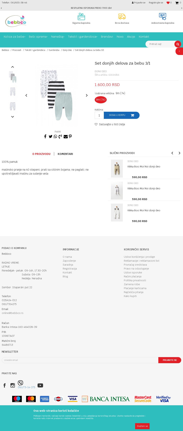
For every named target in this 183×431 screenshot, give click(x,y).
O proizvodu (41, 154)
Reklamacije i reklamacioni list (141, 260)
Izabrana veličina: (110, 93)
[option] (91, 8)
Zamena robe (132, 284)
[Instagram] (12, 385)
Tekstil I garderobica (35, 50)
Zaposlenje (69, 260)
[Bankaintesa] (106, 399)
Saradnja (68, 264)
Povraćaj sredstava (135, 264)
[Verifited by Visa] (163, 399)
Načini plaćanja (132, 276)
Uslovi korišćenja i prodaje (139, 256)
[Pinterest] (70, 136)
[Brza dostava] (122, 16)
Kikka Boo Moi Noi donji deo (144, 166)
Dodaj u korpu (117, 115)
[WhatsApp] (55, 136)
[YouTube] (40, 385)
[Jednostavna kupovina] (162, 16)
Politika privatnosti (135, 280)
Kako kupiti (130, 296)
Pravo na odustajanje (136, 268)
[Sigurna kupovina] (81, 16)
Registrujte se (156, 2)
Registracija (70, 268)
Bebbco (5, 50)
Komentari (65, 154)
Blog (65, 276)
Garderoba (54, 50)
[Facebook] (45, 136)
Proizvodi (16, 50)
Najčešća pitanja (133, 292)
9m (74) (100, 99)
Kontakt (67, 272)
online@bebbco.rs (12, 313)
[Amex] (44, 399)
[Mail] (65, 136)
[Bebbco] (15, 21)
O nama (67, 256)
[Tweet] (50, 136)
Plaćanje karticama (135, 288)
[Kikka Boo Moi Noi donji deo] (117, 169)
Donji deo (67, 50)
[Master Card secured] (143, 399)
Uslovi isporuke (133, 272)
